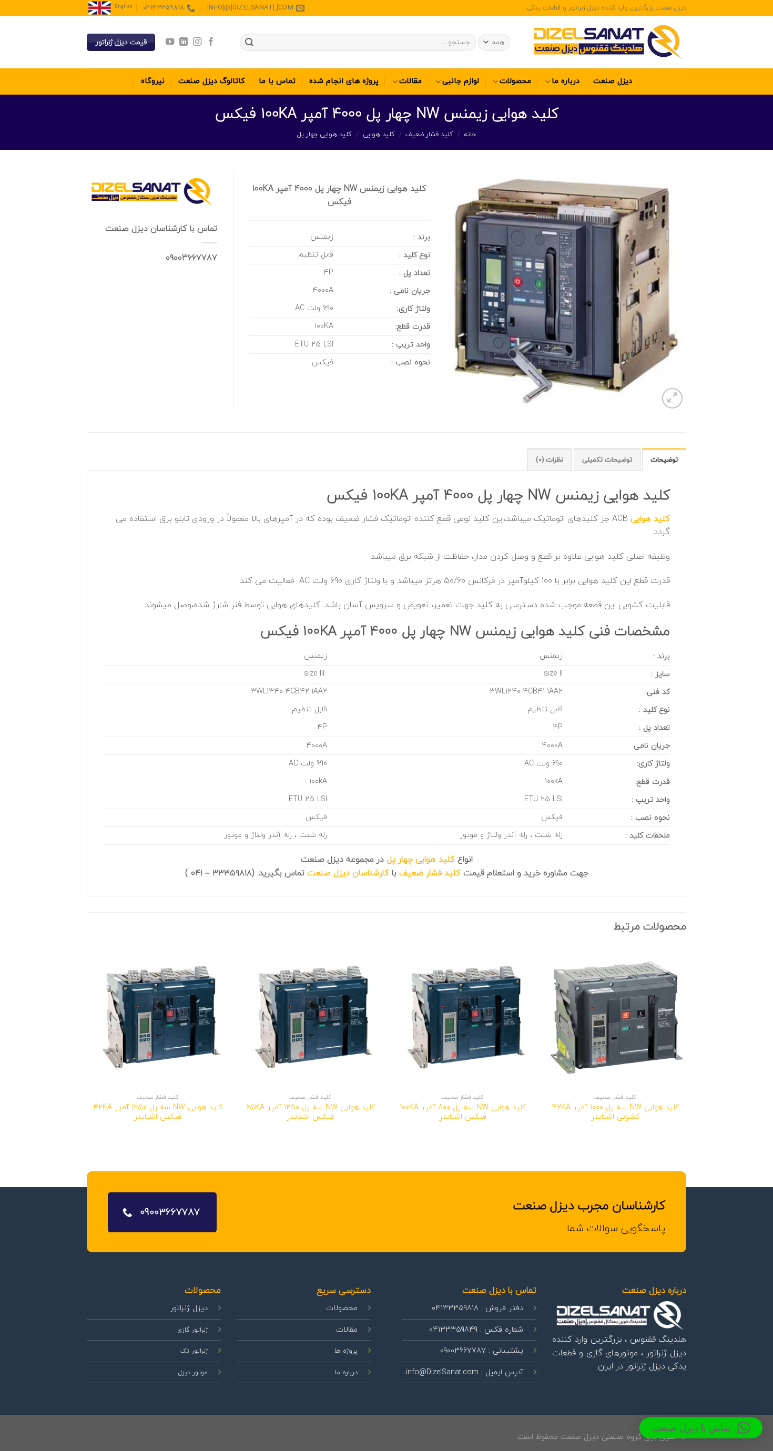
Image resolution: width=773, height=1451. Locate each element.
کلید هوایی (379, 134)
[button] (700, 1427)
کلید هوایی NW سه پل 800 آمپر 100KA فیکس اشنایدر (463, 1112)
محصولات (515, 81)
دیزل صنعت (612, 81)
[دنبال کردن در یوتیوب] (169, 42)
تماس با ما (277, 81)
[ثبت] (249, 43)
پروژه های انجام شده (344, 81)
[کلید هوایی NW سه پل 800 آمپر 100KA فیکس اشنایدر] (463, 1017)
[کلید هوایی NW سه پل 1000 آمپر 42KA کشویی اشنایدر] (615, 1017)
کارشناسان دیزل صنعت (348, 873)
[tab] (664, 459)
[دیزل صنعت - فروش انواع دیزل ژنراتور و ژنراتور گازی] (607, 42)
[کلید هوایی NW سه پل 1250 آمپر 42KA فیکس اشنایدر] (158, 1017)
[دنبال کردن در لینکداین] (183, 42)
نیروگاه (153, 81)
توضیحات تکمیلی (607, 460)
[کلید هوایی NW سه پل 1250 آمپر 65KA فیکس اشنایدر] (310, 1017)
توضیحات (664, 460)
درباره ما (565, 81)
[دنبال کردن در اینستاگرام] (197, 42)
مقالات (410, 81)
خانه (470, 134)
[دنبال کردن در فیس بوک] (211, 42)
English (124, 6)
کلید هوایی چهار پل (324, 134)
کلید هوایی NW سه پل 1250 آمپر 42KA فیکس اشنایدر (157, 1112)
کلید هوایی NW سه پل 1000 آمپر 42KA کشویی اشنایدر (615, 1112)
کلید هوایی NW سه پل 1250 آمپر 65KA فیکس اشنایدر (310, 1112)
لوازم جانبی (460, 81)
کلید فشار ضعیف (429, 134)
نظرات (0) (549, 460)
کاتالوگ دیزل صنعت (211, 81)
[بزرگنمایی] (672, 398)
